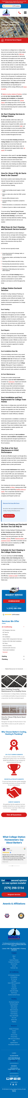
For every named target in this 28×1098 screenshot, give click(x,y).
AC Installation (6, 637)
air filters (12, 487)
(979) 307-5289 (14, 1060)
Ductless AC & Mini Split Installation (12, 641)
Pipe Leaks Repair (14, 1015)
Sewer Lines (14, 1019)
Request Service (14, 894)
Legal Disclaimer (14, 1042)
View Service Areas (9, 515)
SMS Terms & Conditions (14, 1038)
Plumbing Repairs (14, 1004)
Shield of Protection (14, 1029)
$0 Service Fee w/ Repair (13, 40)
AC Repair (5, 634)
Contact (14, 1030)
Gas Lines (14, 1017)
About (14, 956)
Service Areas (14, 964)
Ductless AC (14, 988)
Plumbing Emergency (14, 1002)
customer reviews (6, 540)
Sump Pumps (14, 1008)
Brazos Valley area (21, 944)
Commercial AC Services (9, 647)
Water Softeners (14, 1009)
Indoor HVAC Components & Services (12, 639)
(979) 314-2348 (14, 1071)
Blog (14, 958)
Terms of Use (14, 1034)
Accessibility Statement (14, 1044)
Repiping (14, 1021)
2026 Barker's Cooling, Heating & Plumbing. (12, 1089)
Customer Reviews (14, 960)
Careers (14, 1032)
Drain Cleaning (14, 1013)
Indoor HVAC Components (14, 983)
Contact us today (13, 575)
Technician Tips (14, 967)
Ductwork (5, 652)
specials (8, 538)
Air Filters (5, 643)
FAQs (14, 1040)
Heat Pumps (14, 992)
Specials (14, 966)
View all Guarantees (14, 815)
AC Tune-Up (6, 632)
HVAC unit (21, 54)
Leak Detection (14, 1011)
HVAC (21, 126)
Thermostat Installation (9, 650)
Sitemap (14, 1091)
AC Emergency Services (9, 630)
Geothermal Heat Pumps (14, 994)
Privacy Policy (14, 1036)
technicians (11, 381)
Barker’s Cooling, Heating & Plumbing (12, 94)
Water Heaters (14, 1006)
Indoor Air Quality (7, 645)
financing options (19, 538)
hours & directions (13, 1063)
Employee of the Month (14, 962)
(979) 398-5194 (14, 608)
